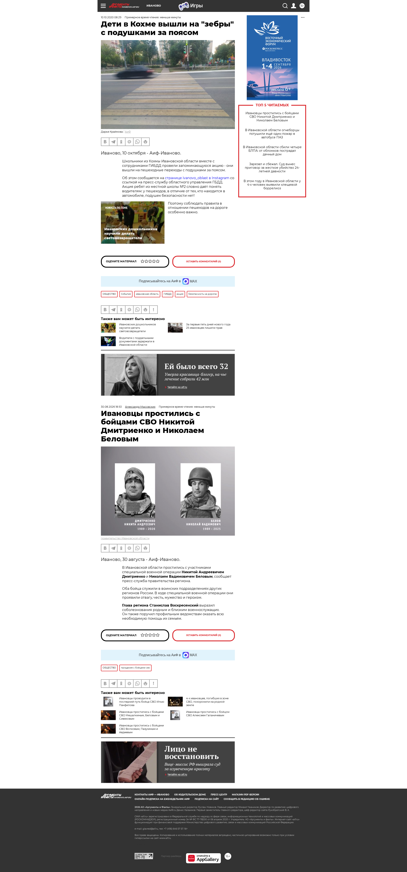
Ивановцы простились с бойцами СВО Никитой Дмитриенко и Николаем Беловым (272, 116)
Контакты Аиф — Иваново (152, 794)
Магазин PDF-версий (245, 794)
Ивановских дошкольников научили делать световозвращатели (137, 328)
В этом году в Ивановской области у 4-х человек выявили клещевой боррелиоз (272, 184)
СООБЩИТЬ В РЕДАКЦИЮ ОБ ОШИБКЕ (247, 799)
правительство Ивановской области (125, 538)
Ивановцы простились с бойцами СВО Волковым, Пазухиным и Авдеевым (141, 729)
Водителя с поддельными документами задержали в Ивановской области (136, 341)
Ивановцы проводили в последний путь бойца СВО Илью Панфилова (141, 702)
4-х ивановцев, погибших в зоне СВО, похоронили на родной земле (207, 702)
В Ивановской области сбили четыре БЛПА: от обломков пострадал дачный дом (272, 150)
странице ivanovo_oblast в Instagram (197, 178)
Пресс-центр (219, 794)
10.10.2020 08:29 (111, 17)
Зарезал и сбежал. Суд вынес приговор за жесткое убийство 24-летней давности (272, 167)
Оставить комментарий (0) (203, 261)
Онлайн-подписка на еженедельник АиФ (162, 799)
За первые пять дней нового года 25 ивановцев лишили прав (208, 326)
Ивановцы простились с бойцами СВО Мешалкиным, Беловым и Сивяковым (141, 715)
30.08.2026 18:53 (111, 406)
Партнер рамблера (171, 856)
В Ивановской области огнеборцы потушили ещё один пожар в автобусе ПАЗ (272, 133)
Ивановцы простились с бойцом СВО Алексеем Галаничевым (207, 713)
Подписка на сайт (207, 799)
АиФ (128, 131)
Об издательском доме (190, 794)
